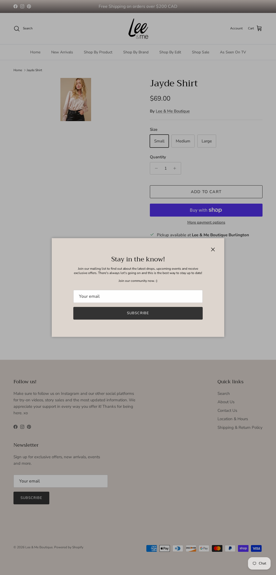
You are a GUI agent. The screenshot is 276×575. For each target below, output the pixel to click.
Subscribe (138, 313)
